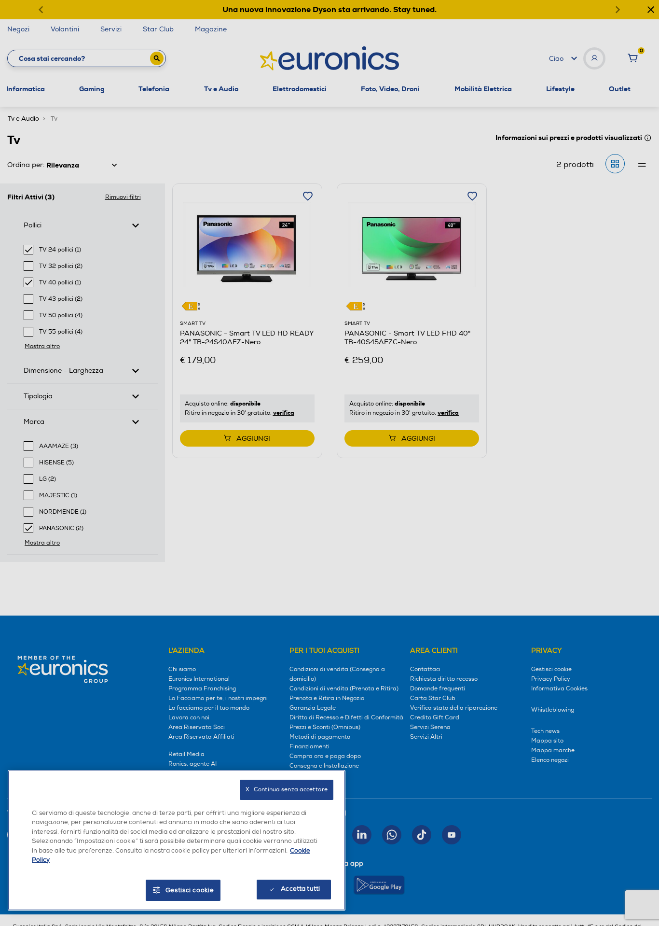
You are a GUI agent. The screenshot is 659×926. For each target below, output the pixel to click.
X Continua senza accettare (287, 789)
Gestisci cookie (189, 890)
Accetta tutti (300, 889)
